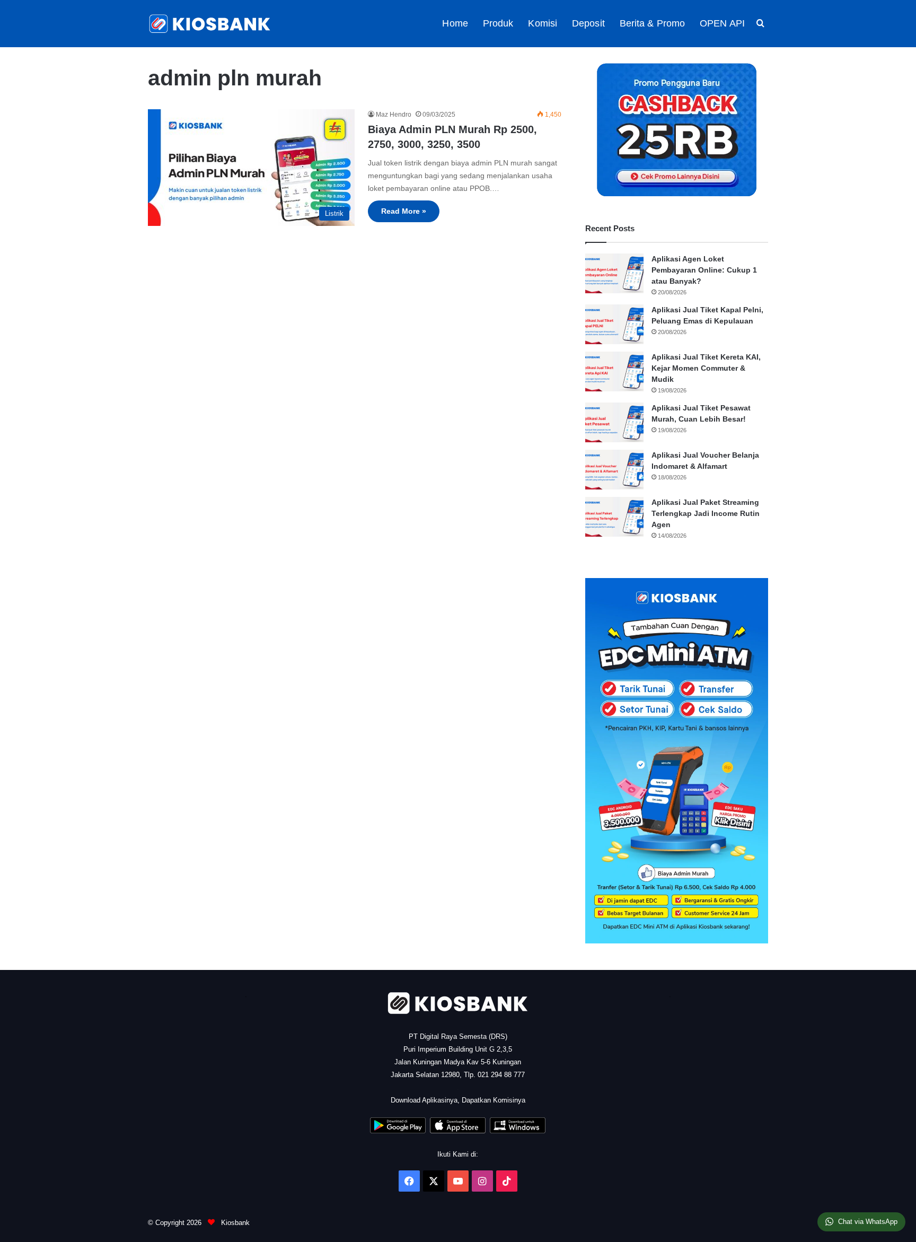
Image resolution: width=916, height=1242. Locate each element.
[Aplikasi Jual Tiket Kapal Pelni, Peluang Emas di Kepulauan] (614, 324)
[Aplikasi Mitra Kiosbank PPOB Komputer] (517, 1131)
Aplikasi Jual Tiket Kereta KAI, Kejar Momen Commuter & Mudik (706, 368)
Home (455, 23)
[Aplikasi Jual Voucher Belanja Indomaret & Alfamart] (614, 469)
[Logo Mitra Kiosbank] (210, 24)
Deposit (588, 23)
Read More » (403, 211)
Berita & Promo (652, 23)
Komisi (542, 23)
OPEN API (722, 23)
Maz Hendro (393, 114)
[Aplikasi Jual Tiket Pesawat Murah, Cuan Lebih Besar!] (614, 422)
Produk (498, 23)
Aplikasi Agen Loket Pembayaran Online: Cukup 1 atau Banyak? (704, 270)
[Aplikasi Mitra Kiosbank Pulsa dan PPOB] (398, 1131)
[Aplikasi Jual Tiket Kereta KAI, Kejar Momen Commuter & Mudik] (614, 371)
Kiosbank (234, 1223)
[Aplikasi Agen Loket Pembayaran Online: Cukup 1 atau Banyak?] (614, 273)
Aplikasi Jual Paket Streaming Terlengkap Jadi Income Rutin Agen (705, 513)
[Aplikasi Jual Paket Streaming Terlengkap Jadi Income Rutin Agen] (614, 517)
